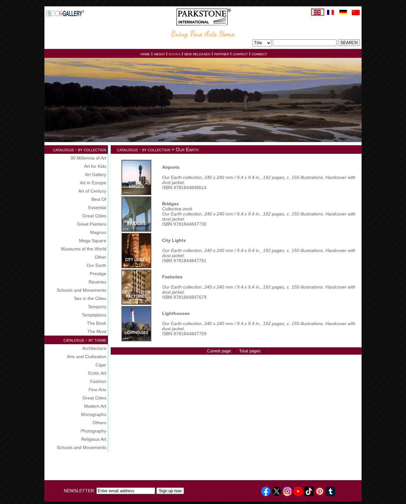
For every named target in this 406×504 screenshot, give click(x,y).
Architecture (94, 348)
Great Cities (94, 215)
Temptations (94, 314)
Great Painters (91, 224)
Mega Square (92, 240)
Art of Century (92, 191)
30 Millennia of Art (88, 157)
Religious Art (93, 439)
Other (100, 257)
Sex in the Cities (90, 298)
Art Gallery (95, 174)
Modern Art (95, 406)
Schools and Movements (81, 290)
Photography (93, 430)
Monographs (93, 414)
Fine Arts (97, 389)
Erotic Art (97, 373)
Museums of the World (83, 248)
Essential (97, 207)
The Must (96, 331)
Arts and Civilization (86, 356)
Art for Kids (95, 166)
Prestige (98, 273)
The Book (96, 323)
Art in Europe (93, 182)
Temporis (97, 306)
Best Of (98, 199)
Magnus (98, 232)
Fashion (98, 381)
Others (99, 422)
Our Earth (96, 265)
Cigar (100, 364)
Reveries (97, 281)
